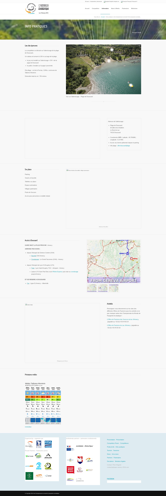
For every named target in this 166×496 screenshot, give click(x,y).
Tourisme (116, 450)
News (109, 454)
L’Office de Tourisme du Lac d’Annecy (119, 325)
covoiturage (74, 271)
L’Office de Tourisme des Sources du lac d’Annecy (122, 319)
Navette (33, 256)
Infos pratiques (120, 447)
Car (28, 283)
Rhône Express (57, 271)
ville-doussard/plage (123, 145)
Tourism (109, 450)
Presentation (111, 439)
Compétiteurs (124, 443)
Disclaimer (110, 461)
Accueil (103, 16)
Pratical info (110, 447)
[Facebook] (139, 1)
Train (32, 268)
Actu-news (115, 454)
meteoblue (28, 427)
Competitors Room (113, 443)
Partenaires (117, 457)
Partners (109, 457)
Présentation (120, 439)
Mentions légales (120, 461)
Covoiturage (35, 259)
